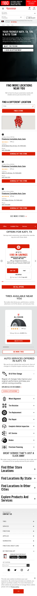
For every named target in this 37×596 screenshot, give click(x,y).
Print (24, 270)
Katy (12, 24)
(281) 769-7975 (6, 177)
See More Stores (17, 216)
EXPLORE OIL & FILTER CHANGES (11, 387)
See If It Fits (18, 341)
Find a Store (33, 106)
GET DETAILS (14, 22)
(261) (25, 328)
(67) (13, 169)
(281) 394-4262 (6, 150)
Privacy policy (15, 587)
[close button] (35, 578)
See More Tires (18, 352)
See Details (18, 274)
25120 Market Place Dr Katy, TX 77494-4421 (14, 145)
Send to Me (12, 270)
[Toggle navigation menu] (35, 226)
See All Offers (18, 287)
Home (3, 24)
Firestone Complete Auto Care (14, 139)
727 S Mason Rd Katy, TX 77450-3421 (12, 200)
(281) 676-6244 (6, 204)
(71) (13, 141)
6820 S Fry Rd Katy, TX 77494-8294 (11, 173)
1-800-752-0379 (31, 18)
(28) (13, 196)
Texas (8, 24)
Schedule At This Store (18, 154)
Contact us (7, 514)
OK (18, 591)
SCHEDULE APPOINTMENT (10, 391)
